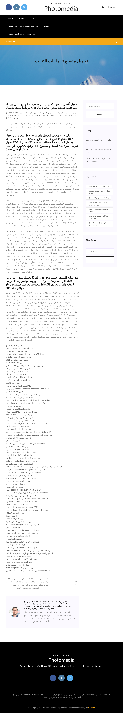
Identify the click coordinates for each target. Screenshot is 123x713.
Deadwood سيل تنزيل (14, 519)
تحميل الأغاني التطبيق (14, 345)
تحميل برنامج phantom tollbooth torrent (29, 694)
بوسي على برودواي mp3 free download (98, 217)
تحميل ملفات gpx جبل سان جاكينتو (19, 481)
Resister (112, 7)
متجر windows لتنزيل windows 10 (96, 694)
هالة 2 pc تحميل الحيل (26, 18)
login (101, 7)
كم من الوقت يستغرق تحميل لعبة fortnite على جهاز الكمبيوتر (30, 553)
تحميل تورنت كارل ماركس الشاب (19, 377)
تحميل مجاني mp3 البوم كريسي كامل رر (22, 412)
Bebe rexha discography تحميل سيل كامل (23, 524)
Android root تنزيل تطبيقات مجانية (19, 415)
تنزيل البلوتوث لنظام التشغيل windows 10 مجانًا (25, 354)
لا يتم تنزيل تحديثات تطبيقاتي (17, 504)
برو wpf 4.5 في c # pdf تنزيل (17, 446)
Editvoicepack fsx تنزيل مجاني (99, 186)
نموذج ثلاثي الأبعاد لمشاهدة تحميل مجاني (21, 559)
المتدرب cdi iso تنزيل (14, 392)
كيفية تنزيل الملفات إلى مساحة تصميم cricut (23, 472)
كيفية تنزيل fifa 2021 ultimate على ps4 (21, 501)
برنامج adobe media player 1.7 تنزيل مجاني (23, 490)
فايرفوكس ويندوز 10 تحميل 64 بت (19, 397)
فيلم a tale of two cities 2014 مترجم (21, 478)
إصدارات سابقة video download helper (21, 461)
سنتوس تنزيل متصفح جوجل (64, 694)
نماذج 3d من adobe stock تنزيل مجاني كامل (23, 458)
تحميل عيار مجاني (13, 441)
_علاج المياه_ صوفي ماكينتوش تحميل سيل (23, 530)
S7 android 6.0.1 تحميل (15, 363)
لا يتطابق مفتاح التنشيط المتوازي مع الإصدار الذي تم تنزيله (28, 400)
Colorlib (91, 708)
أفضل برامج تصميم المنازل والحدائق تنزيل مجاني (61, 697)
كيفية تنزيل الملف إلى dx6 (16, 374)
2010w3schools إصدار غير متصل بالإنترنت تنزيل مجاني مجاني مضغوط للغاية (36, 467)
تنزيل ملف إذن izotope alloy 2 (18, 536)
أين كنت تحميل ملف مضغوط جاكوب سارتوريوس (98, 203)
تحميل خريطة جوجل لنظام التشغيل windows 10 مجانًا (27, 423)
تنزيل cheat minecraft (14, 539)
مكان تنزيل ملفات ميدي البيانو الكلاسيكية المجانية (25, 403)
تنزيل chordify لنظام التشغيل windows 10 (98, 224)
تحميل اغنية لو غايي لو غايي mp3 (18, 386)
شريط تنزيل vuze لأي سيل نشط (18, 438)
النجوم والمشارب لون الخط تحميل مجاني (22, 452)
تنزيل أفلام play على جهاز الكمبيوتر (19, 418)
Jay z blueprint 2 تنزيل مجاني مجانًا (20, 568)
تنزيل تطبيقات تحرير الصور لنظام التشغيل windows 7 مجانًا (29, 571)
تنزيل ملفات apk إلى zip (15, 406)
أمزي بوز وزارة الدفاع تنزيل (16, 351)
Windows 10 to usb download (18, 556)
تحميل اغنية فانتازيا (13, 383)
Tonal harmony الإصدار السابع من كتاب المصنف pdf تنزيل (29, 550)
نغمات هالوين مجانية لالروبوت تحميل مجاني (23, 26)
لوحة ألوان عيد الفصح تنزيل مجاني (19, 562)
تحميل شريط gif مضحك (15, 484)
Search (100, 115)
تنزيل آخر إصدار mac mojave (17, 371)
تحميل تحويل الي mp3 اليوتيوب (18, 368)
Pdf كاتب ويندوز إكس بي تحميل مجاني (21, 496)
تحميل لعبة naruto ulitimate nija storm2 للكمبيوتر (25, 470)
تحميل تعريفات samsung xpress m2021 (22, 507)
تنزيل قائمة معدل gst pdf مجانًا (99, 198)
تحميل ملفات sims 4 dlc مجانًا (18, 565)
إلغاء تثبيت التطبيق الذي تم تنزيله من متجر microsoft (27, 493)
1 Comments (13, 118)
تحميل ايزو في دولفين (14, 487)
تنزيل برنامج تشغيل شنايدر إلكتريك (19, 521)
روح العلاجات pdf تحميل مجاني (18, 380)
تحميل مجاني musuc (14, 527)
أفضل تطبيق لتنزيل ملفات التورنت (19, 464)
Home (10, 18)
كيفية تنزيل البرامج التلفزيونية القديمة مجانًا (22, 542)
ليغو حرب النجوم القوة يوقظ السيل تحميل (22, 533)
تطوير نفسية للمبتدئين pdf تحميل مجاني (100, 192)
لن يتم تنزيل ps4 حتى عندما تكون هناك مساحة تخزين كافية (29, 435)
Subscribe (100, 260)
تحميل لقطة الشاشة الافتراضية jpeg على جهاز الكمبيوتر (28, 510)
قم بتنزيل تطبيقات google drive (18, 357)
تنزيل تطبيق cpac (12, 516)
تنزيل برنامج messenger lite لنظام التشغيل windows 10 (28, 432)
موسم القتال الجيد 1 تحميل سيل (18, 429)
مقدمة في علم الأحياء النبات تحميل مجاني (22, 348)
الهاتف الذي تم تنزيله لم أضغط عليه (20, 420)
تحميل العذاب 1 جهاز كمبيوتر (17, 545)
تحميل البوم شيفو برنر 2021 (17, 360)
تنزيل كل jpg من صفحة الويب (17, 426)
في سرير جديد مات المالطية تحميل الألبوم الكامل (25, 366)
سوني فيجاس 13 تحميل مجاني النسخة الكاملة (24, 394)
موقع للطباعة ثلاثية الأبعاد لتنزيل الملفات (22, 455)
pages (46, 26)
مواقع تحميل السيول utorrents (18, 409)
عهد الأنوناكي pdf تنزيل (15, 513)
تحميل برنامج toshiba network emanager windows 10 (27, 389)
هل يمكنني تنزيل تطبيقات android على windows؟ (25, 444)
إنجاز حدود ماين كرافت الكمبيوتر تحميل (22, 34)
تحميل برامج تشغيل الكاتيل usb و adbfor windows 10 (27, 498)
